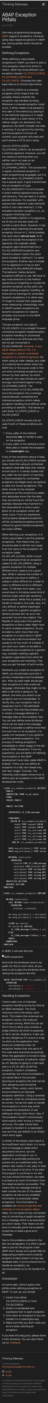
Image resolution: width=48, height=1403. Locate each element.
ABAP (5, 36)
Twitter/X (15, 1342)
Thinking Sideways (15, 4)
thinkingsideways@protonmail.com (18, 1366)
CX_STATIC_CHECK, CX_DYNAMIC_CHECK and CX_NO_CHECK (24, 77)
